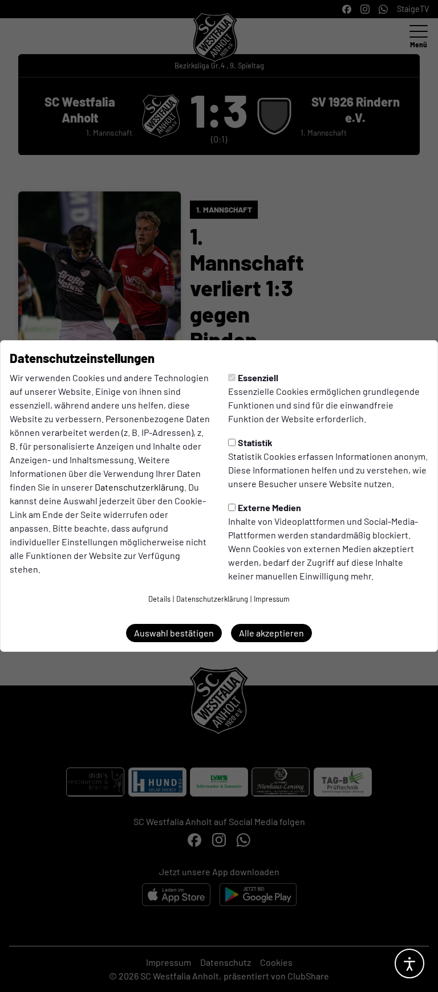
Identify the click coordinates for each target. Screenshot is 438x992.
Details (159, 598)
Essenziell (258, 377)
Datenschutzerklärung (139, 486)
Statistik (255, 442)
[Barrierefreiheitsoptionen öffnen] (409, 963)
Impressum (272, 598)
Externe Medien (269, 507)
